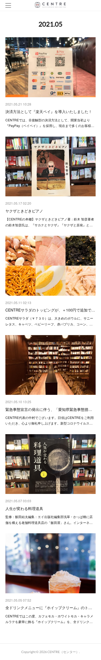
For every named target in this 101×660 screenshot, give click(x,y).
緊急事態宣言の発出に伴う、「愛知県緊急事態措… (48, 409)
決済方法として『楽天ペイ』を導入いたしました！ (48, 111)
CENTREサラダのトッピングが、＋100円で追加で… (50, 310)
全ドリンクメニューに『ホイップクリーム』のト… (48, 607)
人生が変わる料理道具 (24, 508)
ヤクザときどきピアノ (24, 210)
